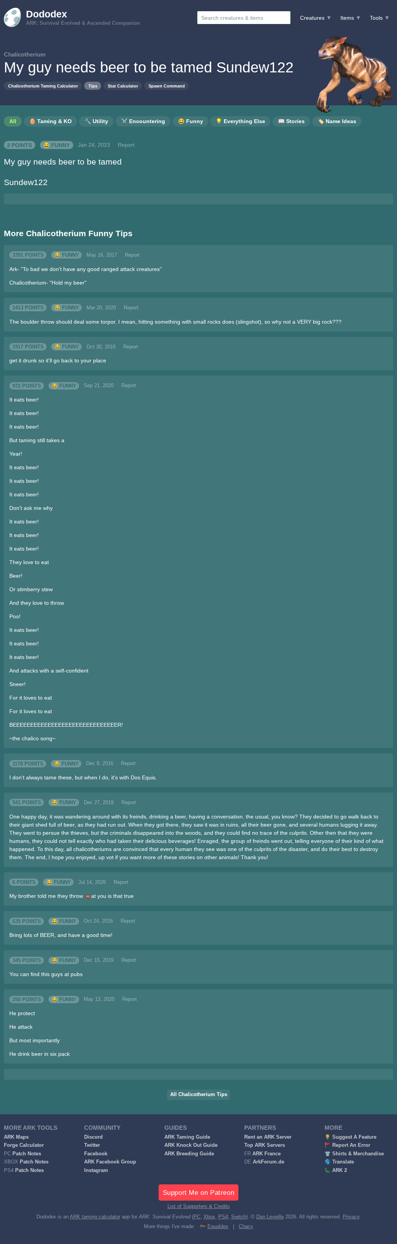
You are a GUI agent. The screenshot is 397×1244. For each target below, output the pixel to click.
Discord (93, 1137)
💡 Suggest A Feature (350, 1137)
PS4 (223, 1217)
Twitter (92, 1145)
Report (126, 145)
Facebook (95, 1153)
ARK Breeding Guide (189, 1153)
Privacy (351, 1217)
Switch (238, 1217)
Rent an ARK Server (268, 1137)
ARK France (266, 1153)
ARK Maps (16, 1137)
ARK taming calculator (95, 1217)
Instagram (96, 1170)
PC (196, 1217)
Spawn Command (166, 86)
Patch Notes (26, 1153)
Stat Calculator (123, 86)
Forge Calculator (24, 1145)
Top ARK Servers (264, 1145)
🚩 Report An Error (347, 1145)
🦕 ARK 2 (336, 1170)
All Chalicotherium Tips (198, 1094)
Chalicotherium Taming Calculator (43, 86)
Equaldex (217, 1226)
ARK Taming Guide (187, 1137)
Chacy (246, 1226)
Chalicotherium (24, 54)
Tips (92, 86)
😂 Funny (56, 145)
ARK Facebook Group (110, 1162)
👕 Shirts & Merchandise (354, 1153)
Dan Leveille (270, 1217)
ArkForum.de (268, 1162)
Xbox (209, 1217)
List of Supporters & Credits (198, 1206)
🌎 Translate (339, 1162)
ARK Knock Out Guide (190, 1145)
